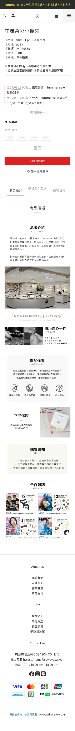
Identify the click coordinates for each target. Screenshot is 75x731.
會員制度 (37, 588)
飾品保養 (37, 626)
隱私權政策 (15, 714)
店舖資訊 (37, 583)
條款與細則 (30, 714)
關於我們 (37, 578)
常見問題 (37, 621)
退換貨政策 (37, 631)
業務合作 (37, 593)
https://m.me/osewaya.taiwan (43, 659)
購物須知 (37, 616)
